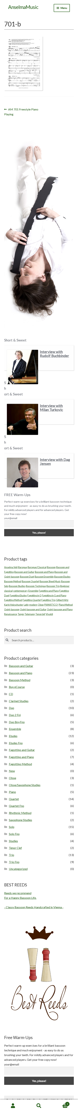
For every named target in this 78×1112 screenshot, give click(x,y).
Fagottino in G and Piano (54, 595)
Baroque (22, 567)
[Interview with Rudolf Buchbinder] (22, 367)
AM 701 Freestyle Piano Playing (21, 111)
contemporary (20, 590)
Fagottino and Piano (49, 590)
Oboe (41, 604)
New (12, 771)
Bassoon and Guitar (24, 571)
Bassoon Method (12, 581)
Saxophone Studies (20, 820)
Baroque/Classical (37, 567)
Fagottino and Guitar (22, 750)
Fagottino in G (34, 595)
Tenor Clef (15, 847)
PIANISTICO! (51, 604)
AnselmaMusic (23, 7)
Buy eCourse (17, 687)
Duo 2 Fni (15, 715)
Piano (12, 792)
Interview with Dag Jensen (55, 462)
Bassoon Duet (27, 576)
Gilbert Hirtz (62, 600)
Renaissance (10, 614)
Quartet (14, 799)
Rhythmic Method (20, 813)
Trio (11, 855)
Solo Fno (14, 834)
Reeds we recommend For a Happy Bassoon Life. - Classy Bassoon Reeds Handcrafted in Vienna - (33, 900)
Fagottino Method (13, 600)
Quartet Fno (16, 805)
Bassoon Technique (36, 586)
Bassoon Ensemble (44, 576)
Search (39, 1106)
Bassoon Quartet (30, 581)
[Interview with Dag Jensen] (22, 472)
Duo (11, 708)
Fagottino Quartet (32, 600)
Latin (26, 604)
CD (11, 694)
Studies (13, 841)
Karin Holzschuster (13, 604)
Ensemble (33, 590)
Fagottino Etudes (18, 595)
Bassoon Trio (53, 586)
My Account (13, 1106)
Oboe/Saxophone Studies (24, 785)
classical (8, 590)
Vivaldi (49, 614)
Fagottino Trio (48, 600)
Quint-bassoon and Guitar (33, 609)
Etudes (13, 736)
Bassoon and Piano (44, 571)
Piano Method (66, 604)
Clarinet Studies (18, 701)
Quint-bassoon (11, 609)
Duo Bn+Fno (17, 722)
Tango (21, 614)
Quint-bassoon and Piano (60, 609)
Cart (60, 1102)
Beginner (64, 586)
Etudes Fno (16, 743)
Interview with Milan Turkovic (51, 408)
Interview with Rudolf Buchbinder (54, 354)
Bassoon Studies (17, 586)
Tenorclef (40, 614)
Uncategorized (18, 868)
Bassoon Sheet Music (50, 581)
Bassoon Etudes (62, 576)
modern (33, 604)
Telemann (29, 614)
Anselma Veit (11, 567)
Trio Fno (14, 862)
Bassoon (51, 567)
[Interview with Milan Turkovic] (22, 419)
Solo (11, 826)
